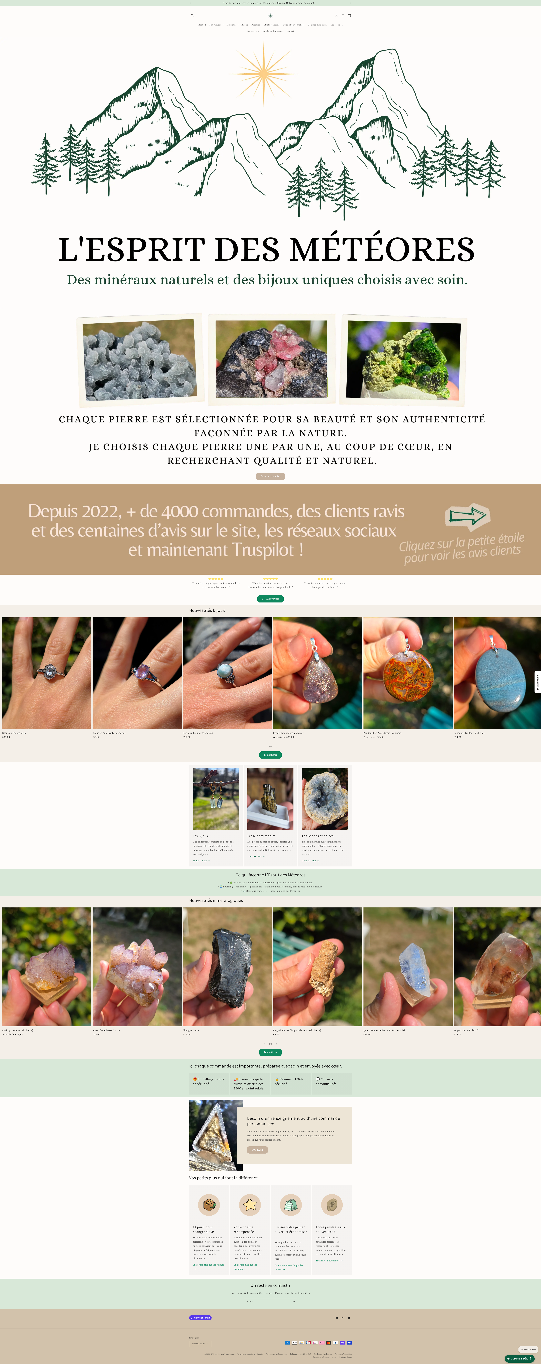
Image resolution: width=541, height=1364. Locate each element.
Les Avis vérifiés (270, 599)
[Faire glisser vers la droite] (277, 747)
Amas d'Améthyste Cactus (106, 1030)
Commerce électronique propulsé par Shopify (245, 1354)
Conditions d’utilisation (323, 1354)
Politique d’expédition (343, 1354)
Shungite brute (191, 1030)
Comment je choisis (270, 476)
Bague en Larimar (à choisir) (198, 733)
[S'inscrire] (294, 1301)
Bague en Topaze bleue (14, 733)
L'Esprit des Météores (219, 1354)
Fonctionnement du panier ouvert (289, 1267)
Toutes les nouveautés (328, 1260)
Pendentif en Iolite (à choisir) (288, 733)
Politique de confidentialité (300, 1354)
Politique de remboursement (276, 1354)
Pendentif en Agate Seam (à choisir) (382, 733)
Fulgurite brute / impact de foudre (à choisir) (297, 1030)
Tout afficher (270, 755)
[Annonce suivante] (351, 3)
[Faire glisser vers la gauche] (264, 747)
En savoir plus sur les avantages (245, 1266)
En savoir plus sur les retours (208, 1264)
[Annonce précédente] (190, 3)
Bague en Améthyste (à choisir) (109, 733)
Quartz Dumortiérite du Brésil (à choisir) (385, 1030)
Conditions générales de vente (324, 1357)
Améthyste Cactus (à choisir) (17, 1030)
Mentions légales (345, 1357)
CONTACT (257, 1150)
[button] (192, 15)
